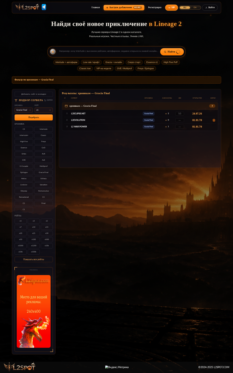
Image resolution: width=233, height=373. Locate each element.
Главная (96, 7)
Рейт (37, 105)
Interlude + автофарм (66, 62)
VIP (173, 7)
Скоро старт (134, 62)
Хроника (19, 105)
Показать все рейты (33, 259)
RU (184, 8)
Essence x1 (152, 62)
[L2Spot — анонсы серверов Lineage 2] (27, 7)
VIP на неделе (103, 68)
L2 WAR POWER (79, 127)
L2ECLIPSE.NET (78, 113)
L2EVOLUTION (78, 120)
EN (195, 8)
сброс (50, 100)
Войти (211, 7)
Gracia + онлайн (113, 62)
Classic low (85, 68)
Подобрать (33, 117)
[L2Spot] (20, 367)
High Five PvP (171, 62)
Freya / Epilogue (146, 68)
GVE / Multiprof (124, 68)
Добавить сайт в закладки (33, 94)
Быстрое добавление (125, 7)
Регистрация (154, 7)
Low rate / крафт (91, 62)
